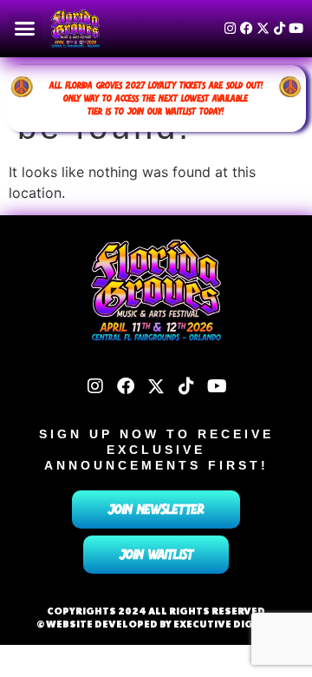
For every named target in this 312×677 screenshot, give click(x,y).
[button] (25, 28)
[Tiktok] (279, 28)
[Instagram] (230, 28)
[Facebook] (246, 28)
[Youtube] (295, 28)
